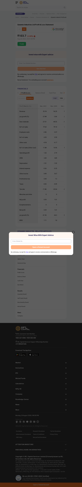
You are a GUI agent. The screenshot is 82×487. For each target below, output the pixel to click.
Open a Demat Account (41, 247)
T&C (27, 252)
